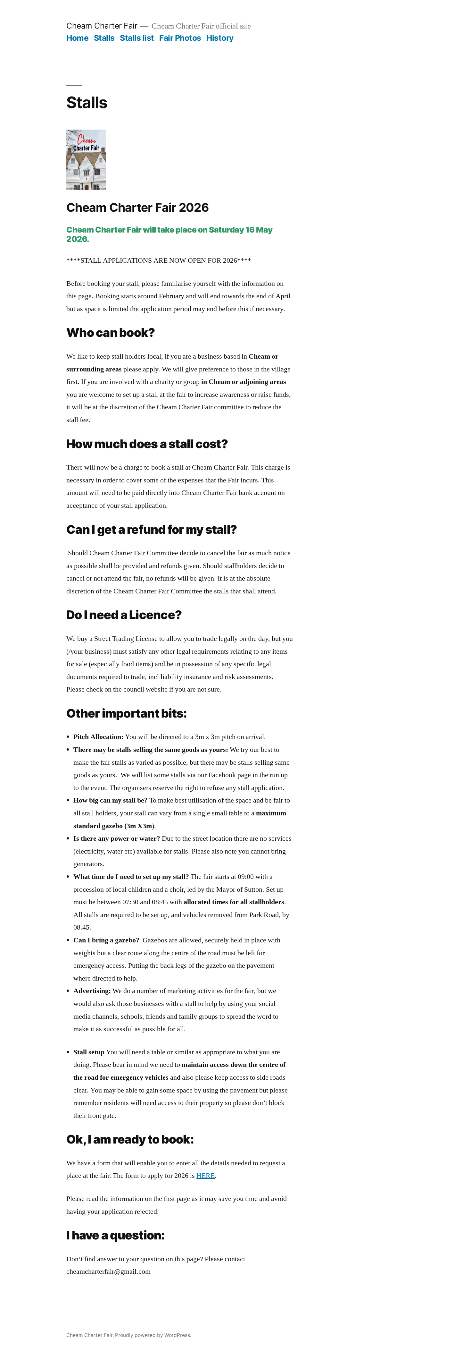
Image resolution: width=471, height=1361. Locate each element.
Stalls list (137, 38)
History (220, 38)
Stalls (104, 38)
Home (77, 38)
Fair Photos (180, 38)
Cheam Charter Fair (101, 25)
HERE (205, 1175)
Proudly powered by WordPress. (153, 1335)
